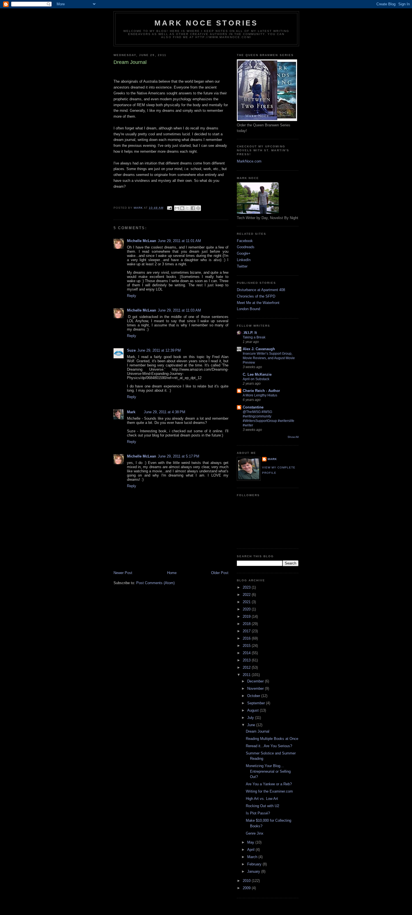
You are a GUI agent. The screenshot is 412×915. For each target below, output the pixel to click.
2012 (247, 667)
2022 (247, 595)
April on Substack (256, 379)
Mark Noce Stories (206, 23)
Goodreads (245, 247)
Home (172, 573)
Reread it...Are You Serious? (269, 746)
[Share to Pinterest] (198, 208)
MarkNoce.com (249, 161)
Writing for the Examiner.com (269, 791)
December (256, 681)
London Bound (248, 309)
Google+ (244, 253)
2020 (247, 609)
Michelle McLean (141, 241)
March (252, 857)
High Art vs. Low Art (262, 798)
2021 (247, 602)
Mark (131, 412)
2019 (247, 616)
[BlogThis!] (182, 208)
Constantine (253, 407)
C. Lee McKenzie (257, 374)
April (251, 849)
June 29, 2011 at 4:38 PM (164, 412)
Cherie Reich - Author (261, 391)
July (251, 718)
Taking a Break (254, 337)
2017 (247, 631)
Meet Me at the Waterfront (258, 303)
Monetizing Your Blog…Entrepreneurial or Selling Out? (268, 771)
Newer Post (123, 573)
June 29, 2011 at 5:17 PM (178, 456)
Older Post (219, 573)
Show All (293, 436)
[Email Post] (169, 207)
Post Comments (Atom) (155, 583)
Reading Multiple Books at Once (272, 739)
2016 (247, 638)
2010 (247, 881)
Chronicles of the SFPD (256, 296)
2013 (247, 660)
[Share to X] (187, 208)
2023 (247, 587)
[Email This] (177, 208)
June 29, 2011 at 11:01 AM (179, 241)
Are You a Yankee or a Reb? (269, 784)
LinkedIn (244, 260)
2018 (247, 624)
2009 (247, 888)
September (256, 703)
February (255, 864)
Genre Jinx (254, 833)
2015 (247, 646)
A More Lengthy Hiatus (260, 395)
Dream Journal (257, 731)
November (256, 688)
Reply (131, 296)
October (254, 696)
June (251, 725)
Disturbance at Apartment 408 (261, 290)
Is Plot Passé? (258, 813)
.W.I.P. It (250, 333)
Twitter (242, 266)
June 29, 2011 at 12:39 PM (159, 350)
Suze (131, 350)
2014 (247, 653)
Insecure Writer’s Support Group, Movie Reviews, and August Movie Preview (269, 358)
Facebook (245, 241)
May (251, 842)
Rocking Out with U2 (262, 806)
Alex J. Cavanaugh (259, 349)
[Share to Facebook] (193, 208)
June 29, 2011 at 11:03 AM (179, 310)
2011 (247, 675)
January (254, 871)
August (253, 710)
